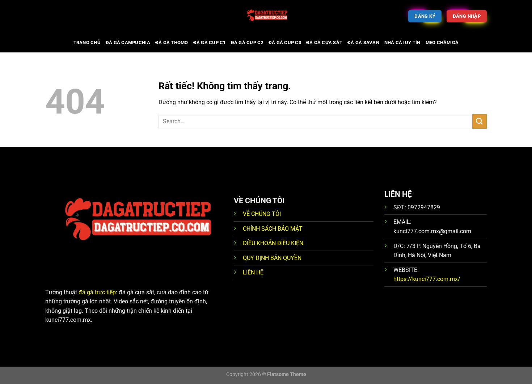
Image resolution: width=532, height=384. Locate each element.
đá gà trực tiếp (97, 292)
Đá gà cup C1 (209, 42)
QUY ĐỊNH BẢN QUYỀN (272, 258)
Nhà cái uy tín (402, 42)
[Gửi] (479, 121)
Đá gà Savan (363, 42)
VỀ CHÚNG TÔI (262, 213)
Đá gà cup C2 (247, 42)
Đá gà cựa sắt (324, 42)
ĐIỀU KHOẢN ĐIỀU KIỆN (273, 243)
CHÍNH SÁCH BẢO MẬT (273, 228)
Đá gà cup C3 (285, 42)
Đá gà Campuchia (128, 42)
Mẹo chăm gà (442, 42)
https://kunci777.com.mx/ (426, 279)
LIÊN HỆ (253, 272)
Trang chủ (87, 42)
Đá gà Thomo (171, 42)
